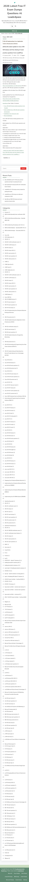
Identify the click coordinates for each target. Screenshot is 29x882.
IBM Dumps (16, 876)
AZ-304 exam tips (8, 762)
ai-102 (6, 650)
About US (10, 873)
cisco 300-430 (8, 444)
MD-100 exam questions (10, 810)
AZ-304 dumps (8, 757)
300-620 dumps (14, 60)
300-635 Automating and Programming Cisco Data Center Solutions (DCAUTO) (15, 345)
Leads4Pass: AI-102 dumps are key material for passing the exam (15, 190)
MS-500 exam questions (10, 824)
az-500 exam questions (10, 683)
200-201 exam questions (10, 517)
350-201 (6, 527)
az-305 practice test (9, 790)
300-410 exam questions (10, 304)
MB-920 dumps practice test (11, 719)
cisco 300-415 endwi (9, 424)
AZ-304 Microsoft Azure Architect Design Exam (15, 765)
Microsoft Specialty (9, 832)
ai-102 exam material (9, 658)
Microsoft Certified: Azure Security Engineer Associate (14, 667)
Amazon (6, 212)
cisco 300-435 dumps (9, 460)
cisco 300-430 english (9, 449)
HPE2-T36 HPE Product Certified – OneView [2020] (15, 597)
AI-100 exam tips (8, 754)
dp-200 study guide (9, 615)
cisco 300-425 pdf (8, 441)
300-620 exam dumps (7, 62)
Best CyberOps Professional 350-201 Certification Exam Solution (15, 185)
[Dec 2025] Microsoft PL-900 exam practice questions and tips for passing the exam (14, 180)
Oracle (6, 852)
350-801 (6, 239)
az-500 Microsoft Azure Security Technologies (14, 689)
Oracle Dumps (19, 879)
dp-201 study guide (9, 617)
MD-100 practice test (9, 813)
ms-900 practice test (9, 849)
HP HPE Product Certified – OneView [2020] (14, 579)
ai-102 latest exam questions (11, 663)
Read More (6, 157)
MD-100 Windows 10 (9, 816)
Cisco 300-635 (8, 371)
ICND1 (6, 544)
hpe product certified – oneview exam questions (15, 589)
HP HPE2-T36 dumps (9, 584)
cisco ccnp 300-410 (9, 469)
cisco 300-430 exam (9, 452)
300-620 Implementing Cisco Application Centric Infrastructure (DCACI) (15, 320)
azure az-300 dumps (9, 629)
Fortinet (6, 555)
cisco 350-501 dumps (9, 387)
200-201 (6, 503)
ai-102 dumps (8, 652)
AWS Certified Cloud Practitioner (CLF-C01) (14, 224)
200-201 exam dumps (9, 514)
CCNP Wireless (8, 294)
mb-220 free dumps (9, 703)
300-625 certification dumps (11, 326)
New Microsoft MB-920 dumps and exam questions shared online (13, 200)
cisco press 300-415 (9, 474)
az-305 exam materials (10, 785)
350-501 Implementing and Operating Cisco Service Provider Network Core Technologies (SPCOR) (14, 353)
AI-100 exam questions (10, 751)
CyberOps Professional (10, 525)
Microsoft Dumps (10, 879)
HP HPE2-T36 (7, 581)
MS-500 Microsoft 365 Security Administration (14, 827)
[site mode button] (12, 26)
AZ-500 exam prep (9, 796)
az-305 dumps (8, 779)
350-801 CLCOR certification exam (12, 242)
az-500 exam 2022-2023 (10, 681)
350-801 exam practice (10, 253)
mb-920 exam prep (9, 722)
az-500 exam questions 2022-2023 (12, 686)
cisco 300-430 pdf (8, 455)
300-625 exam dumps (9, 329)
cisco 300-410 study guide (10, 416)
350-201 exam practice (10, 538)
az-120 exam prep (9, 837)
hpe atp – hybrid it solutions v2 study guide (14, 573)
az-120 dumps (8, 834)
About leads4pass (8, 115)
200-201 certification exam (10, 506)
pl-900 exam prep (8, 733)
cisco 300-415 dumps (9, 421)
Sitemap (25, 879)
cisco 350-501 (8, 382)
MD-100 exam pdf (8, 807)
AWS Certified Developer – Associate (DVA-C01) (15, 230)
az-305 (6, 770)
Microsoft (7, 604)
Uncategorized (8, 855)
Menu (13, 31)
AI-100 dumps (8, 748)
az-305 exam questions (10, 788)
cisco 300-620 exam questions (11, 365)
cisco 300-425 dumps (9, 432)
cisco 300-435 (8, 458)
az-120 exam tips (8, 840)
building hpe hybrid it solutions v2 (12, 565)
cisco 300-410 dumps (9, 407)
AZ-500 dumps (8, 793)
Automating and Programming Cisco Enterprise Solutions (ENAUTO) (15, 399)
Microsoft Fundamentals (10, 709)
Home (2, 33)
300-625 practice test (9, 341)
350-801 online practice (10, 258)
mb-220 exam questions (10, 701)
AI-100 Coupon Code (9, 746)
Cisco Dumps (17, 873)
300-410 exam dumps (9, 302)
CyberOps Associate (9, 501)
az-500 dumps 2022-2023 (10, 678)
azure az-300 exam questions (11, 632)
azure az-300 (7, 626)
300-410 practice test (9, 317)
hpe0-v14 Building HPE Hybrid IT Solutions (13, 576)
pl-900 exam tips (8, 736)
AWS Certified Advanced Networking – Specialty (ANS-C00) (15, 219)
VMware (6, 858)
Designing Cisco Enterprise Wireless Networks (14, 480)
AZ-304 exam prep (9, 760)
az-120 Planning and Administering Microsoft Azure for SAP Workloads (14, 844)
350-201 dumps (8, 536)
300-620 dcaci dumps (7, 57)
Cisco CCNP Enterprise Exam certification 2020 (14, 396)
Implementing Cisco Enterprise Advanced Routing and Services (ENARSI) (15, 484)
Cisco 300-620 (8, 359)
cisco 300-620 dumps (9, 362)
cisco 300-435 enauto (9, 463)
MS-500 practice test (9, 830)
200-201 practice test (9, 522)
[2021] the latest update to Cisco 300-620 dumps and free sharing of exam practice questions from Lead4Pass (14, 50)
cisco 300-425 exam (9, 435)
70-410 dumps (8, 609)
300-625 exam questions (10, 332)
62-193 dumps (8, 606)
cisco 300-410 (8, 404)
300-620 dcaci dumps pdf (18, 57)
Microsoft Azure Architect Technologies (13, 643)
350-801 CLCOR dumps (10, 244)
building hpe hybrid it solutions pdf (12, 562)
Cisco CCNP (11, 33)
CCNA (6, 261)
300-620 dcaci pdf (7, 60)
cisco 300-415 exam (9, 427)
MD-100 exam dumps (9, 804)
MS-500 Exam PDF (9, 821)
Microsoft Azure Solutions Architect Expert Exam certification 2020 (15, 621)
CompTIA (7, 550)
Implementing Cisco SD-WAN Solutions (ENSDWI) (15, 496)
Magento (7, 601)
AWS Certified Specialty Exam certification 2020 (15, 214)
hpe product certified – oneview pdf (12, 594)
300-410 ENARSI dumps (10, 299)
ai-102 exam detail (9, 655)
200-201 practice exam (10, 520)
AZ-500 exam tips (8, 799)
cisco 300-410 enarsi (9, 410)
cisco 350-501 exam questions (11, 390)
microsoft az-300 (8, 637)
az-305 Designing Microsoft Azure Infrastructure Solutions (15, 774)
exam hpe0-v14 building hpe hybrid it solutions (14, 568)
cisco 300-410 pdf (8, 413)
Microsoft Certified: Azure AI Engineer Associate (15, 646)
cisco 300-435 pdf (8, 466)
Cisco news (7, 547)
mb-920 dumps (8, 711)
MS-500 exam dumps (9, 818)
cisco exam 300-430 (9, 472)
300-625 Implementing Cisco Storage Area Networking (14, 336)
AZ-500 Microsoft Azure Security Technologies (15, 802)
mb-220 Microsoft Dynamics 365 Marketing (14, 706)
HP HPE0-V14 (7, 570)
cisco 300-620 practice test (10, 368)
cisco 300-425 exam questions (11, 438)
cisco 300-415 (8, 418)
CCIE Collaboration (9, 237)
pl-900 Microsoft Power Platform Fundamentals (15, 739)
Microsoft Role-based (9, 744)
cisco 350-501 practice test (10, 393)
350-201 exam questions (10, 541)
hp (5, 558)
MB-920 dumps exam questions (11, 717)
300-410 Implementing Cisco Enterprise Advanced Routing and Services (15, 311)
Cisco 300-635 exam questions (11, 376)
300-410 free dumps (9, 307)
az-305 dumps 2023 (9, 782)
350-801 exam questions (10, 256)
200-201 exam (8, 511)
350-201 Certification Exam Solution (12, 533)
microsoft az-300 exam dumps (11, 640)
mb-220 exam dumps (9, 698)
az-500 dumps (8, 612)
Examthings (5, 103)
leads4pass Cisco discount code (11, 113)
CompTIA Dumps (8, 876)
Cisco (6, 33)
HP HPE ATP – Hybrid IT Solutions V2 (12, 560)
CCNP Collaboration (9, 270)
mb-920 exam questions (10, 725)
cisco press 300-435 (9, 477)
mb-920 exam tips (8, 728)
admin (14, 55)
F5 (5, 552)
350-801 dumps (8, 247)
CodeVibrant (21, 870)
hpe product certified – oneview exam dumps (14, 586)
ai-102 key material (9, 661)
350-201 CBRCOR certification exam (12, 530)
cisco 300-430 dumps (9, 446)
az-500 (6, 672)
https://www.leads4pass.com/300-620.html (12, 85)
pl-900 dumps (8, 731)
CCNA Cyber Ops (8, 264)
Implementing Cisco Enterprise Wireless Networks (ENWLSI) (15, 490)
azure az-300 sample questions (11, 634)
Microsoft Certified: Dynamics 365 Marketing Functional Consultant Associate (14, 693)
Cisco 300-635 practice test (10, 379)
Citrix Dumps (24, 873)
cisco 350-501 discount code (11, 385)
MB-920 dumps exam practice (11, 714)
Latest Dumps (24, 876)
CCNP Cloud (7, 267)
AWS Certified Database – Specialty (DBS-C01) (15, 227)
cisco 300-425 (8, 430)
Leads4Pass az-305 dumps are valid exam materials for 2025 (14, 195)
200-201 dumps (8, 508)
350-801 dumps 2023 (9, 250)
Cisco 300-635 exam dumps (11, 373)
